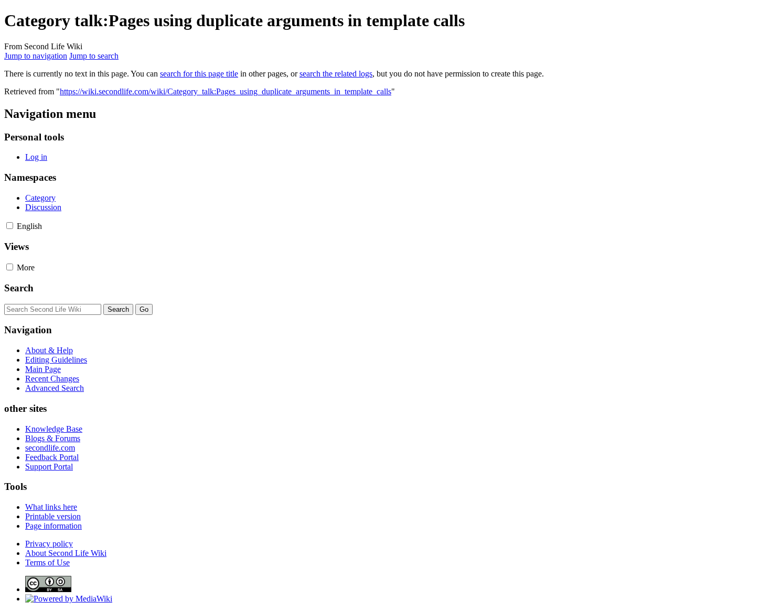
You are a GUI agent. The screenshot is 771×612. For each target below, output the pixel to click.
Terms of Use (47, 562)
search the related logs (335, 73)
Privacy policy (49, 543)
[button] (9, 225)
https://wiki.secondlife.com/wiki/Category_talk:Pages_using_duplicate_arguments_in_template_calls (225, 91)
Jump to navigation (35, 55)
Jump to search (94, 55)
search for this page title (199, 73)
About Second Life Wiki (65, 553)
